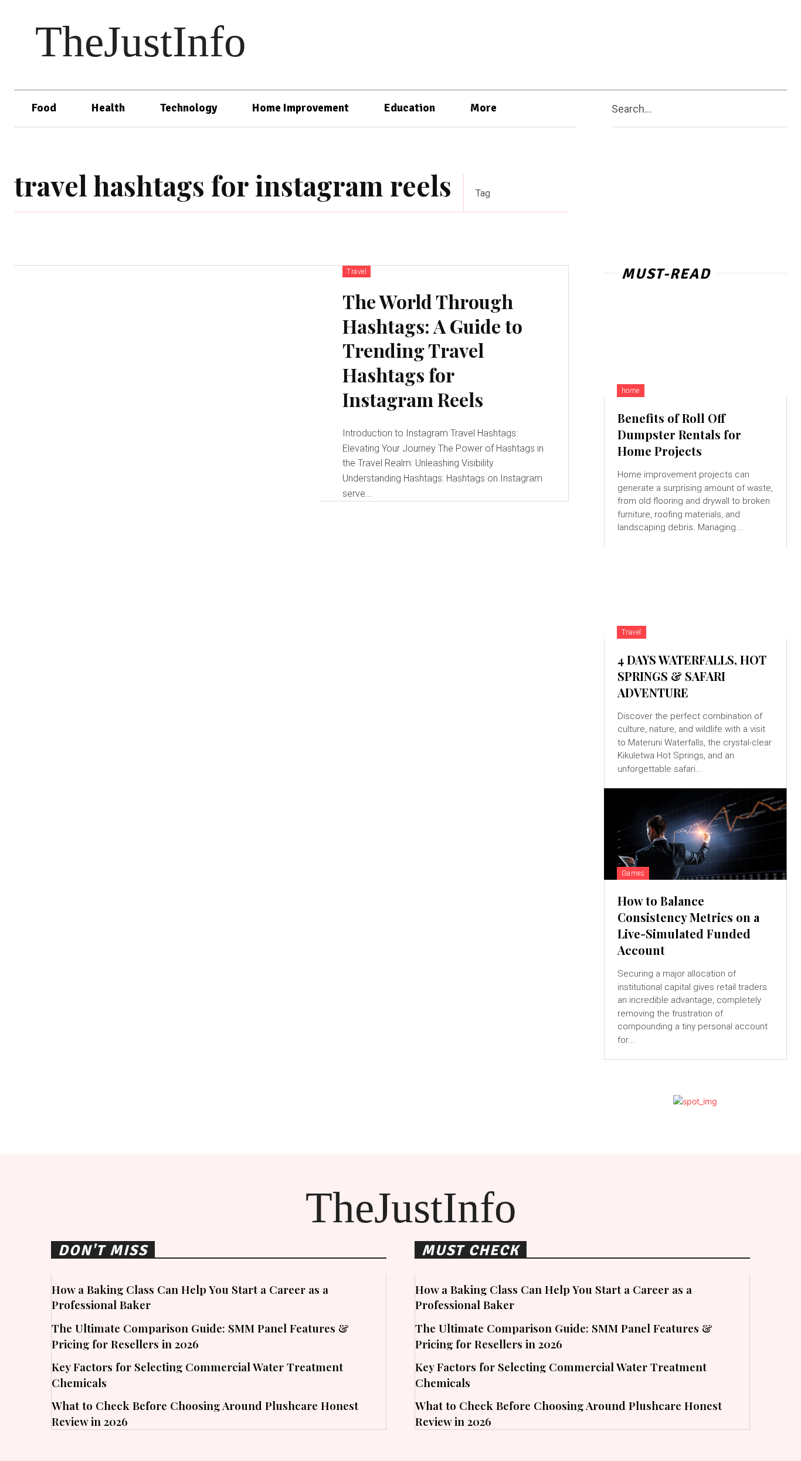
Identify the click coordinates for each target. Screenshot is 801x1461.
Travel (356, 271)
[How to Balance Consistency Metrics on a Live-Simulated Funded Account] (695, 834)
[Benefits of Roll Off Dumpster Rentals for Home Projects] (695, 351)
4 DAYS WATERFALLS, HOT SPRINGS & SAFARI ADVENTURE (691, 676)
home (631, 391)
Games (633, 873)
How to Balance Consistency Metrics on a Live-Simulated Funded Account (688, 925)
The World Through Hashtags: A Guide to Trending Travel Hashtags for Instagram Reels (432, 350)
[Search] (782, 108)
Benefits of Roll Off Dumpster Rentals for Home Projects (679, 434)
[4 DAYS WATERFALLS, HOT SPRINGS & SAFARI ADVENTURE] (695, 593)
